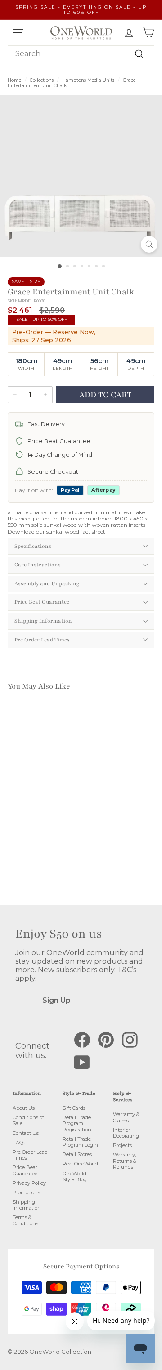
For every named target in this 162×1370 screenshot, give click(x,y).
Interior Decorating (126, 1133)
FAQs (19, 1142)
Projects (122, 1145)
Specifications (32, 546)
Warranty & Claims (126, 1117)
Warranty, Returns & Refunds (124, 1161)
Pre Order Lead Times (42, 639)
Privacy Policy (29, 1183)
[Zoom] (149, 244)
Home (14, 80)
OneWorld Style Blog (75, 1176)
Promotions (26, 1192)
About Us (24, 1108)
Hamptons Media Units (88, 80)
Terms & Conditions (25, 1220)
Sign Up (56, 1000)
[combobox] (81, 53)
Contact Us (26, 1133)
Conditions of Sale (28, 1120)
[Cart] (148, 32)
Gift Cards (74, 1108)
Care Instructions (37, 564)
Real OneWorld (80, 1164)
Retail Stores (77, 1154)
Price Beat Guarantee (41, 601)
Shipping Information (43, 620)
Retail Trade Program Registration (77, 1123)
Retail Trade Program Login (80, 1142)
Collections (42, 80)
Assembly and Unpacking (47, 583)
